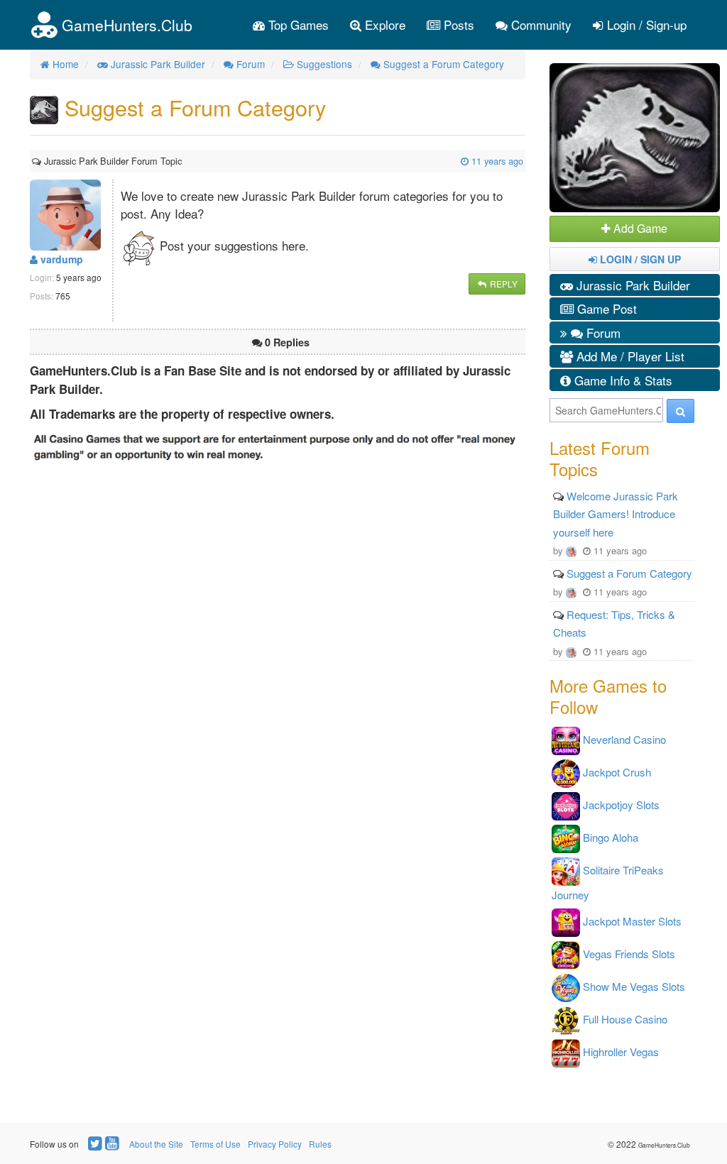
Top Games (297, 24)
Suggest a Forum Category (629, 573)
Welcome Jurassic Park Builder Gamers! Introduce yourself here (615, 513)
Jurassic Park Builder (631, 285)
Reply (503, 284)
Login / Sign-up (645, 24)
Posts (457, 24)
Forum (602, 332)
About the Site (156, 1144)
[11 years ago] (183, 160)
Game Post (605, 308)
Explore (383, 24)
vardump (60, 259)
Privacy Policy (275, 1144)
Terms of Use (215, 1144)
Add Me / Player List (628, 356)
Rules (320, 1144)
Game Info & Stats (621, 380)
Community (540, 24)
